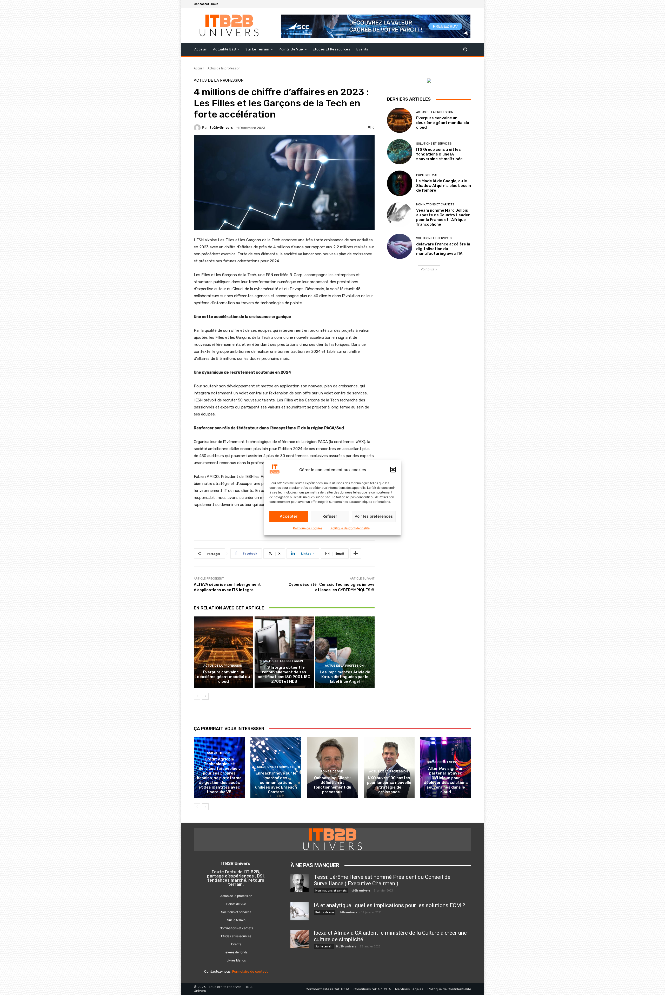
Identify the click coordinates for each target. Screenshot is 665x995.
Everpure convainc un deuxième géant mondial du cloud (223, 677)
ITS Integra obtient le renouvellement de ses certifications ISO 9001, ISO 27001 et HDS (284, 674)
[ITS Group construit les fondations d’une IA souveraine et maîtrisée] (399, 151)
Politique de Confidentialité (350, 528)
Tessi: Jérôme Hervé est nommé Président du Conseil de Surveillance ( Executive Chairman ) (382, 880)
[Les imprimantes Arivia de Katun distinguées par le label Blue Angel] (345, 652)
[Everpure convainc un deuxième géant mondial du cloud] (223, 652)
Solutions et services (433, 143)
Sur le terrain (218, 752)
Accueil (199, 68)
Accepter (288, 516)
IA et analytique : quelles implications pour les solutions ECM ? (389, 905)
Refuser (329, 516)
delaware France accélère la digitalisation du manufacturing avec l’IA (443, 249)
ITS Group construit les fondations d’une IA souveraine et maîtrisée (439, 154)
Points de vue (427, 175)
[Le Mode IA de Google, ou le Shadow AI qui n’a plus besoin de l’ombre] (399, 183)
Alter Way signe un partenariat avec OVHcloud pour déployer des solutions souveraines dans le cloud (446, 780)
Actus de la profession (224, 68)
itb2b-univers (221, 127)
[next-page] (205, 696)
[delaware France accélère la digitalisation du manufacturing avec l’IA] (399, 246)
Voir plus (427, 269)
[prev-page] (197, 696)
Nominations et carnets (435, 204)
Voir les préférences (374, 516)
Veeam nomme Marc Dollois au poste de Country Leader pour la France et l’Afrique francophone (443, 217)
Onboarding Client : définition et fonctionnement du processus (332, 785)
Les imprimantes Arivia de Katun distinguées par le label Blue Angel (345, 677)
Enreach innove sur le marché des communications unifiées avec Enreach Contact (276, 782)
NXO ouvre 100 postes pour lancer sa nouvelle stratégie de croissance (389, 785)
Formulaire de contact (250, 971)
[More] (355, 553)
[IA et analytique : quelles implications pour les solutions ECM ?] (299, 911)
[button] (393, 469)
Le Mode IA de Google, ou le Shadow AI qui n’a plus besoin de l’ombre (443, 186)
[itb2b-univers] (198, 127)
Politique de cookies (307, 528)
